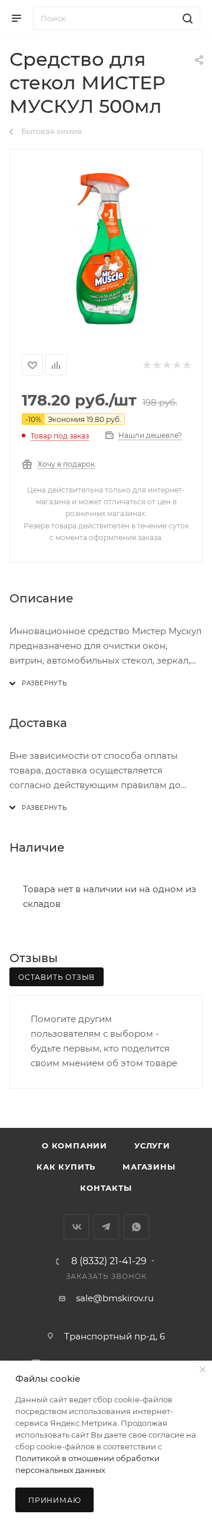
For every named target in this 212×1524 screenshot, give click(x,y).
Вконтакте (76, 1227)
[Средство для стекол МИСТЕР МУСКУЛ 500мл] (106, 249)
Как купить (66, 1166)
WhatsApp (136, 1227)
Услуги (152, 1145)
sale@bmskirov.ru (115, 1298)
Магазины (148, 1166)
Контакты (105, 1188)
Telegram (106, 1227)
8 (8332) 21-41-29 (109, 1261)
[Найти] (185, 18)
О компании (74, 1145)
